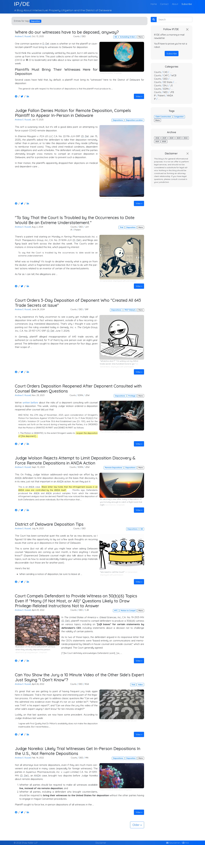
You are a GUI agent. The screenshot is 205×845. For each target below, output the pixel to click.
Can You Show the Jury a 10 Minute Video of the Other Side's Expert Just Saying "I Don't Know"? (79, 677)
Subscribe (187, 4)
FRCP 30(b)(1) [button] (130, 310)
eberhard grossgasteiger (26, 652)
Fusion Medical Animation (111, 790)
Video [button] (140, 685)
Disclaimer (101, 842)
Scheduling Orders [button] (128, 37)
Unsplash (118, 73)
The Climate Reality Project (112, 432)
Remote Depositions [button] (113, 468)
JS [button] (171, 85)
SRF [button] (87, 309)
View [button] (138, 96)
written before (30, 402)
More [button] (140, 37)
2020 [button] (164, 141)
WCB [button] (173, 75)
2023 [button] (179, 138)
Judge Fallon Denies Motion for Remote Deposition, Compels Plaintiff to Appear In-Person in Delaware (73, 113)
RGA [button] (87, 684)
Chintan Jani (105, 198)
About (175, 4)
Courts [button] (76, 36)
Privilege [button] (132, 396)
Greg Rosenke (106, 73)
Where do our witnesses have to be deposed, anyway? (67, 32)
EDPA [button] (80, 395)
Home (154, 4)
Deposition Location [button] (134, 120)
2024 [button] (171, 138)
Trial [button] (121, 227)
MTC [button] (116, 610)
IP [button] (71, 230)
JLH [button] (87, 227)
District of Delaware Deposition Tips (49, 524)
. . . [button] (171, 72)
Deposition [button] (131, 227)
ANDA (18, 477)
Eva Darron (110, 505)
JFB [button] (172, 92)
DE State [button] (167, 82)
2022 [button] (186, 138)
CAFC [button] (166, 75)
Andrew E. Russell (23, 36)
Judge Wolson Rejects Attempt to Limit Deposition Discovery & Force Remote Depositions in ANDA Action (75, 460)
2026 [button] (157, 138)
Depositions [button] (118, 120)
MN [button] (86, 757)
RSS (186, 842)
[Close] (187, 29)
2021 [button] (157, 141)
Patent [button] (77, 230)
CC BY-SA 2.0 (130, 721)
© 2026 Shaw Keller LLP (26, 842)
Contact (164, 4)
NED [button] (165, 92)
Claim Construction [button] (163, 117)
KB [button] (116, 37)
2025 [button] (164, 138)
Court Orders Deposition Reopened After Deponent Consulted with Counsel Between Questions (78, 388)
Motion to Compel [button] (128, 610)
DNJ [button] (165, 85)
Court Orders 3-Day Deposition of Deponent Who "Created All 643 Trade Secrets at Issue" (78, 303)
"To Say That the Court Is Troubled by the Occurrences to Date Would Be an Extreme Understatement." (74, 220)
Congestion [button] (179, 117)
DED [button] (84, 36)
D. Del (45, 43)
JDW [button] (87, 395)
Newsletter (174, 842)
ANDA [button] (170, 95)
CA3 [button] (165, 72)
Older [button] (136, 825)
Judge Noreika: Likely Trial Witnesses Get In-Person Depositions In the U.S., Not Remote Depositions (77, 751)
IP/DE (22, 3)
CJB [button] (87, 610)
